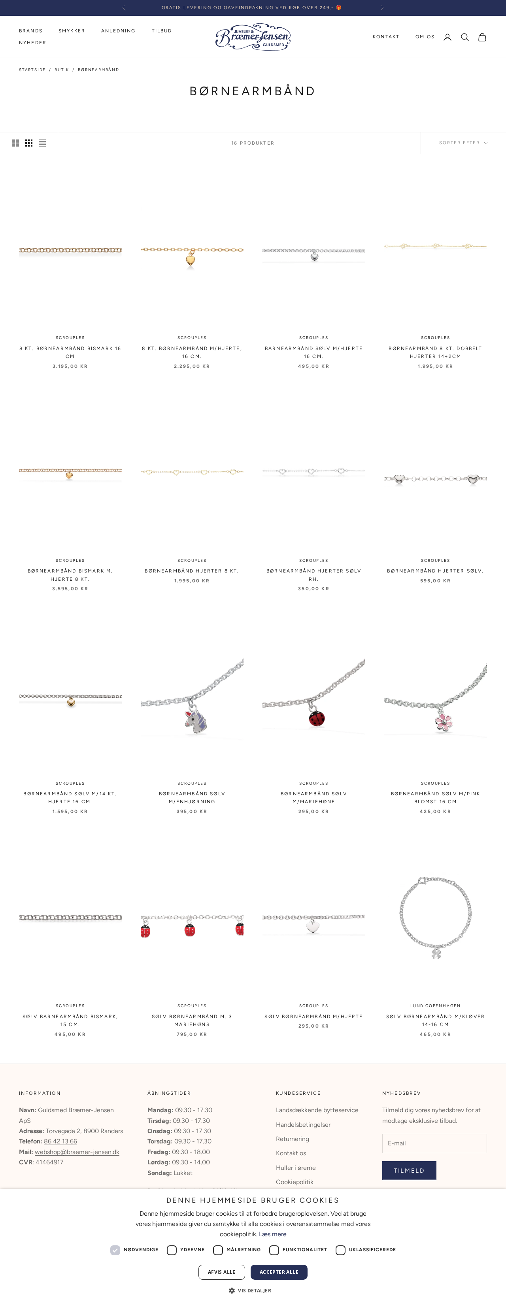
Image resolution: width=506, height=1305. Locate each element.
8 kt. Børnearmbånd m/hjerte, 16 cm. (192, 352)
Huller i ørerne (296, 1167)
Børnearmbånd (98, 69)
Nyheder (33, 43)
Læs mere (273, 1234)
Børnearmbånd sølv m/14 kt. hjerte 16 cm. (70, 797)
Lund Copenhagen (435, 1005)
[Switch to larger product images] (15, 143)
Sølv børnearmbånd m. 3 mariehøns (192, 1020)
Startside (32, 69)
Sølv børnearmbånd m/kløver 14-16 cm (435, 1020)
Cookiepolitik (294, 1182)
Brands (31, 31)
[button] (253, 1291)
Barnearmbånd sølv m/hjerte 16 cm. (314, 352)
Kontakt (386, 37)
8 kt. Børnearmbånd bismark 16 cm (70, 352)
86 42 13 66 (60, 1141)
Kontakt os (291, 1153)
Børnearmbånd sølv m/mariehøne (314, 797)
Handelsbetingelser (303, 1124)
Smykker (72, 31)
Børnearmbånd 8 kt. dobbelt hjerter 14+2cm (435, 352)
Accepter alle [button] (279, 1272)
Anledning (118, 31)
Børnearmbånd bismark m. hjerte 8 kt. (70, 575)
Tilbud (162, 31)
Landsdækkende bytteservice (317, 1110)
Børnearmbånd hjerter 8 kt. (192, 571)
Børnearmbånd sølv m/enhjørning (192, 797)
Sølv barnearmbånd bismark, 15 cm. (70, 1020)
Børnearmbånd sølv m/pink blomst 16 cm (436, 797)
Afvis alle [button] (222, 1272)
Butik (62, 69)
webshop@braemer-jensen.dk (77, 1152)
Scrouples (70, 337)
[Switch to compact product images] (42, 143)
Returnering (292, 1139)
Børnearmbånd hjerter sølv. (435, 571)
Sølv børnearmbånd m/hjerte (313, 1016)
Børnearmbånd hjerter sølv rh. (313, 575)
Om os (425, 37)
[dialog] (253, 1247)
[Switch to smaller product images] (28, 143)
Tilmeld (409, 1170)
